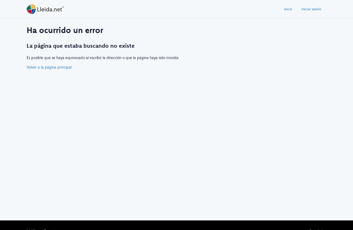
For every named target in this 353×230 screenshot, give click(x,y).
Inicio (288, 9)
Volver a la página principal (49, 67)
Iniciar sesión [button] (311, 9)
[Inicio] (45, 9)
